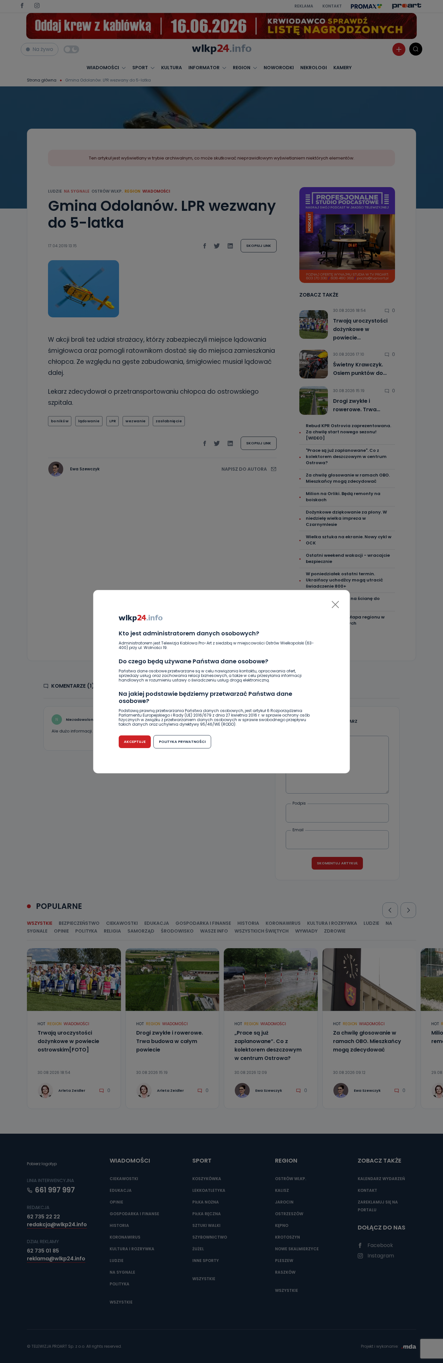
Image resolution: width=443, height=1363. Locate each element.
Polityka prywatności (182, 741)
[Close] (335, 604)
